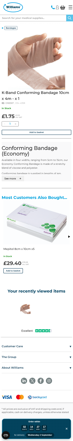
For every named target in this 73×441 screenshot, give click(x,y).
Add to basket (36, 132)
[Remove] (4, 123)
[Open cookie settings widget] (6, 435)
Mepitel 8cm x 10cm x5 (18, 249)
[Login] (57, 7)
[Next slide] (69, 236)
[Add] (15, 123)
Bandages (11, 28)
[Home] (70, 7)
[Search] (69, 18)
